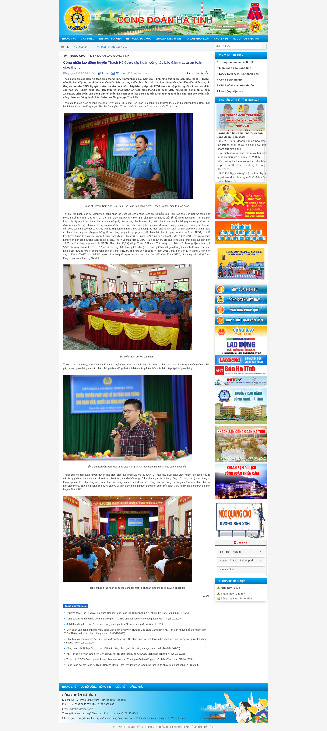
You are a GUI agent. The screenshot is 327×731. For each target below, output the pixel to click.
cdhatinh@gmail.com (81, 709)
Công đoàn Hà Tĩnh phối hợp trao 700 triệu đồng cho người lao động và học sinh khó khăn (123, 648)
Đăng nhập (137, 686)
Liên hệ (120, 686)
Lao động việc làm (231, 91)
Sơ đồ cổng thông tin (96, 686)
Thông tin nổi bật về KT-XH (236, 62)
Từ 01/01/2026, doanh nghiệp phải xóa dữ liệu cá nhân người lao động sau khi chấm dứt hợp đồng (241, 144)
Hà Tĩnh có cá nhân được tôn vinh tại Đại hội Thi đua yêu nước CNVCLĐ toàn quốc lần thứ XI (125, 653)
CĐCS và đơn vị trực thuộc (236, 85)
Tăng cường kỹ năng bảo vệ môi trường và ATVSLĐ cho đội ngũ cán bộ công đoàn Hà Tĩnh (123, 618)
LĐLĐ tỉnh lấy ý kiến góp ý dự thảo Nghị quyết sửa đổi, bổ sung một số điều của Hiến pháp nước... (241, 177)
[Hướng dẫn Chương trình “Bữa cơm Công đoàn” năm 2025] (240, 117)
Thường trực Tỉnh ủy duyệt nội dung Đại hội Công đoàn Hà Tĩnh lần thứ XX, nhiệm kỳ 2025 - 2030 (127, 613)
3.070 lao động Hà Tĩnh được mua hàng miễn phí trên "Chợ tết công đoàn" (114, 624)
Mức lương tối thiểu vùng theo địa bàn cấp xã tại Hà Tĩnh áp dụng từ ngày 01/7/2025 (241, 165)
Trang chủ (76, 55)
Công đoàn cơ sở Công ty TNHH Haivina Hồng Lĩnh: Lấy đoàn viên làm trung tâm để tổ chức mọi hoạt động (132, 665)
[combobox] (241, 552)
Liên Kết (243, 542)
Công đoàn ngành (231, 79)
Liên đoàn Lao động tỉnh (235, 67)
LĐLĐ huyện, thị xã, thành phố (239, 73)
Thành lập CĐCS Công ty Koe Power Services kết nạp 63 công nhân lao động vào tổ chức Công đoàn (129, 659)
